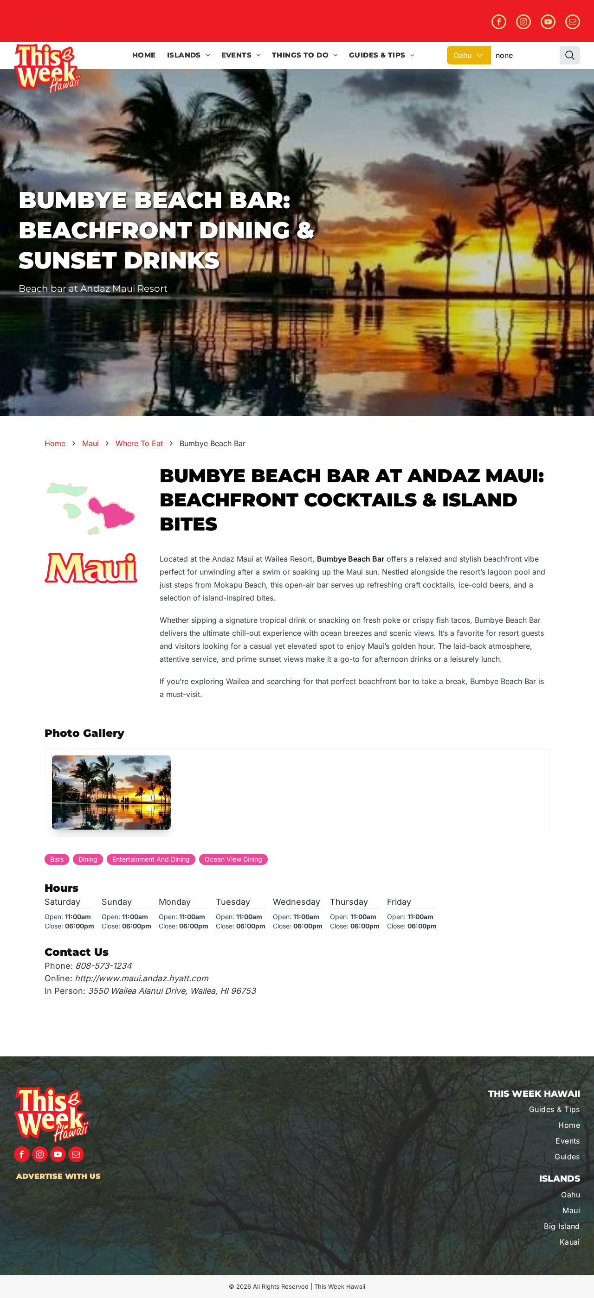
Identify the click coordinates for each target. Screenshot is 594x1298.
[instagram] (523, 23)
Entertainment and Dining (151, 859)
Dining (87, 859)
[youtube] (548, 23)
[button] (111, 792)
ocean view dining (233, 859)
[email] (572, 23)
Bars (57, 859)
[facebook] (498, 23)
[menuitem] (144, 55)
